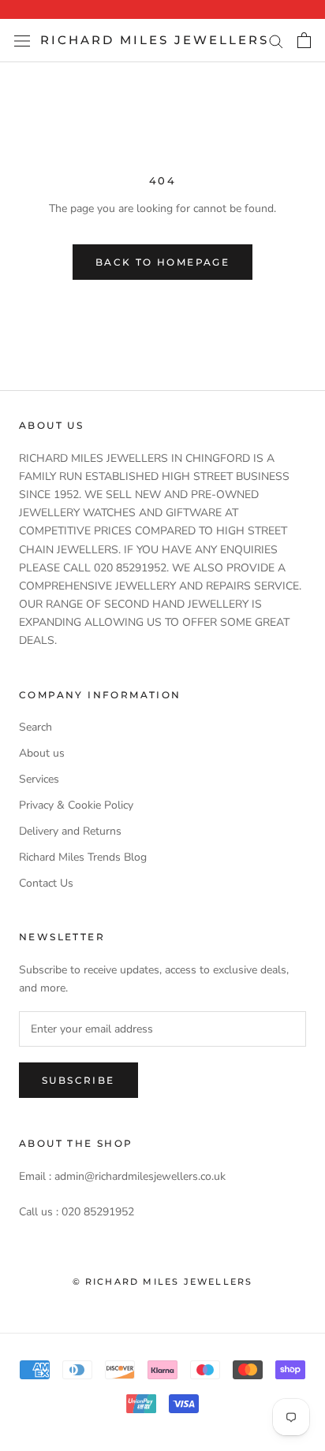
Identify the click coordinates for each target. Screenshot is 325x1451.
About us (42, 753)
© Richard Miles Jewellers (163, 1281)
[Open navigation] (22, 41)
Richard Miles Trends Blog (83, 857)
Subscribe (78, 1080)
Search (35, 727)
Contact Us (46, 883)
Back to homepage (162, 262)
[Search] (276, 40)
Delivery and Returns (70, 831)
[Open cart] (304, 40)
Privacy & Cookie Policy (76, 805)
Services (39, 779)
